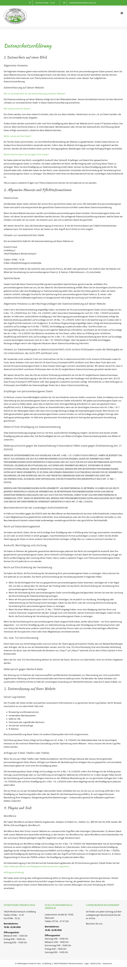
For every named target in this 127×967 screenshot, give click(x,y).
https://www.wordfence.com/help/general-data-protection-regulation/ (36, 866)
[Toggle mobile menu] (122, 13)
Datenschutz (96, 963)
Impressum (107, 963)
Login (86, 963)
